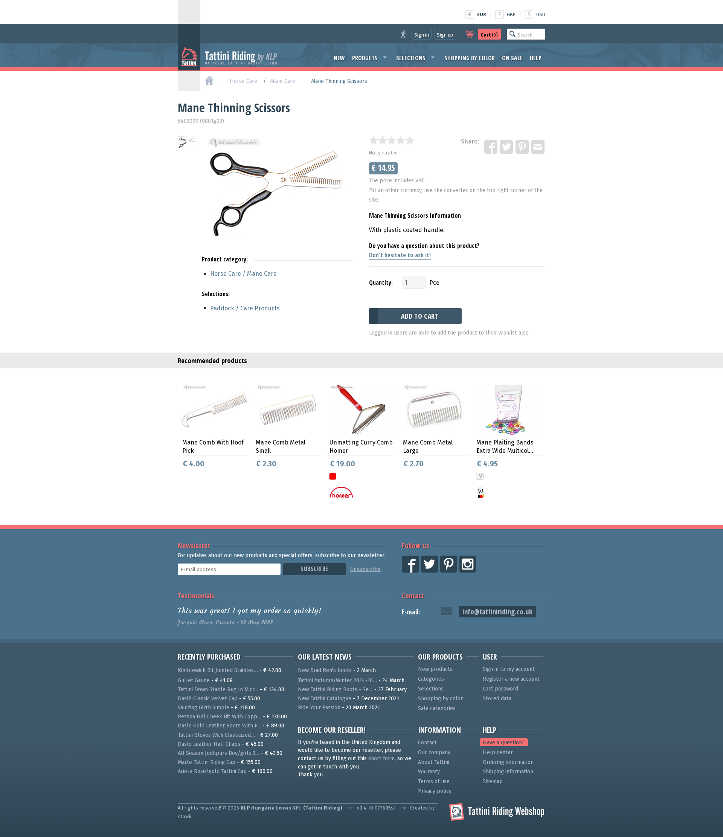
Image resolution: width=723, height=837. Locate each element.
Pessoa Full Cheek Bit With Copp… (219, 716)
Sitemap (493, 781)
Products (365, 58)
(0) (489, 35)
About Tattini (433, 762)
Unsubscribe (365, 569)
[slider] (391, 140)
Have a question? (504, 742)
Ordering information (508, 762)
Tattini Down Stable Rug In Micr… (218, 689)
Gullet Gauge (194, 680)
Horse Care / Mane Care (243, 273)
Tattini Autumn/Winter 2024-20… (337, 680)
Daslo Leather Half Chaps (209, 744)
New (339, 58)
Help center (498, 752)
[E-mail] (538, 147)
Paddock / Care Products (245, 308)
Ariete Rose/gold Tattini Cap (212, 771)
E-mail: (411, 612)
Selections (411, 58)
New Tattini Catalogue (324, 698)
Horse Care (243, 81)
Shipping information (508, 771)
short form (381, 758)
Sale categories (437, 708)
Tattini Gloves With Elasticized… (216, 735)
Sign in (421, 35)
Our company (434, 752)
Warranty (429, 771)
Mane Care (282, 81)
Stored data (497, 698)
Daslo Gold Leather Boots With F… (219, 725)
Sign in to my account (509, 669)
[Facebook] (491, 147)
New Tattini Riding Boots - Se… (335, 689)
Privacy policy (434, 791)
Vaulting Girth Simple (203, 707)
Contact (413, 595)
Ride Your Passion (319, 707)
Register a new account (511, 679)
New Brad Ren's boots (325, 670)
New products (435, 669)
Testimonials (196, 595)
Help (535, 58)
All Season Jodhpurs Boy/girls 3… (218, 753)
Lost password (500, 689)
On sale (512, 58)
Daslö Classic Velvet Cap (208, 698)
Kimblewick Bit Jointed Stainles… (218, 670)
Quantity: (381, 282)
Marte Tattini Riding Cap (206, 762)
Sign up (445, 35)
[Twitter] (507, 147)
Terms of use (434, 781)
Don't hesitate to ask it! (400, 255)
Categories (431, 679)
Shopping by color (469, 58)
